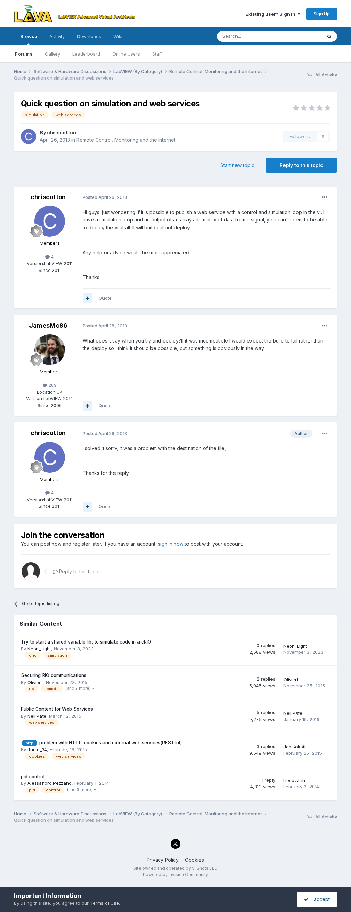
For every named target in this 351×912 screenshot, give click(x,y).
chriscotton (61, 132)
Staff (157, 54)
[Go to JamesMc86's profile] (49, 349)
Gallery (52, 54)
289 (52, 385)
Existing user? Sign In (271, 14)
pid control (32, 776)
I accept (319, 899)
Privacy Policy (163, 860)
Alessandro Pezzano (49, 783)
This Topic (302, 36)
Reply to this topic (301, 165)
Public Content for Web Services (57, 709)
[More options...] (324, 197)
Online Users (126, 54)
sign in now (170, 544)
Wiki (117, 36)
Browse (28, 36)
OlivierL (35, 682)
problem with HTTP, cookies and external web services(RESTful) (110, 742)
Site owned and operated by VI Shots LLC (175, 868)
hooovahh (294, 780)
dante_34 (37, 749)
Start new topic (237, 165)
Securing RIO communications (53, 675)
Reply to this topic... (80, 571)
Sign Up (322, 13)
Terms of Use (104, 903)
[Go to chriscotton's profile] (28, 136)
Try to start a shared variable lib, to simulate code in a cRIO (86, 642)
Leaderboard (86, 54)
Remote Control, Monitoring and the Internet (126, 140)
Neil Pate (36, 716)
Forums (24, 54)
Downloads (89, 36)
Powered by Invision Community (175, 874)
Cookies (194, 860)
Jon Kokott (294, 746)
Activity (57, 36)
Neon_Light (39, 648)
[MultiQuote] (87, 298)
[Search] (329, 36)
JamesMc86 (48, 325)
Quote (105, 298)
